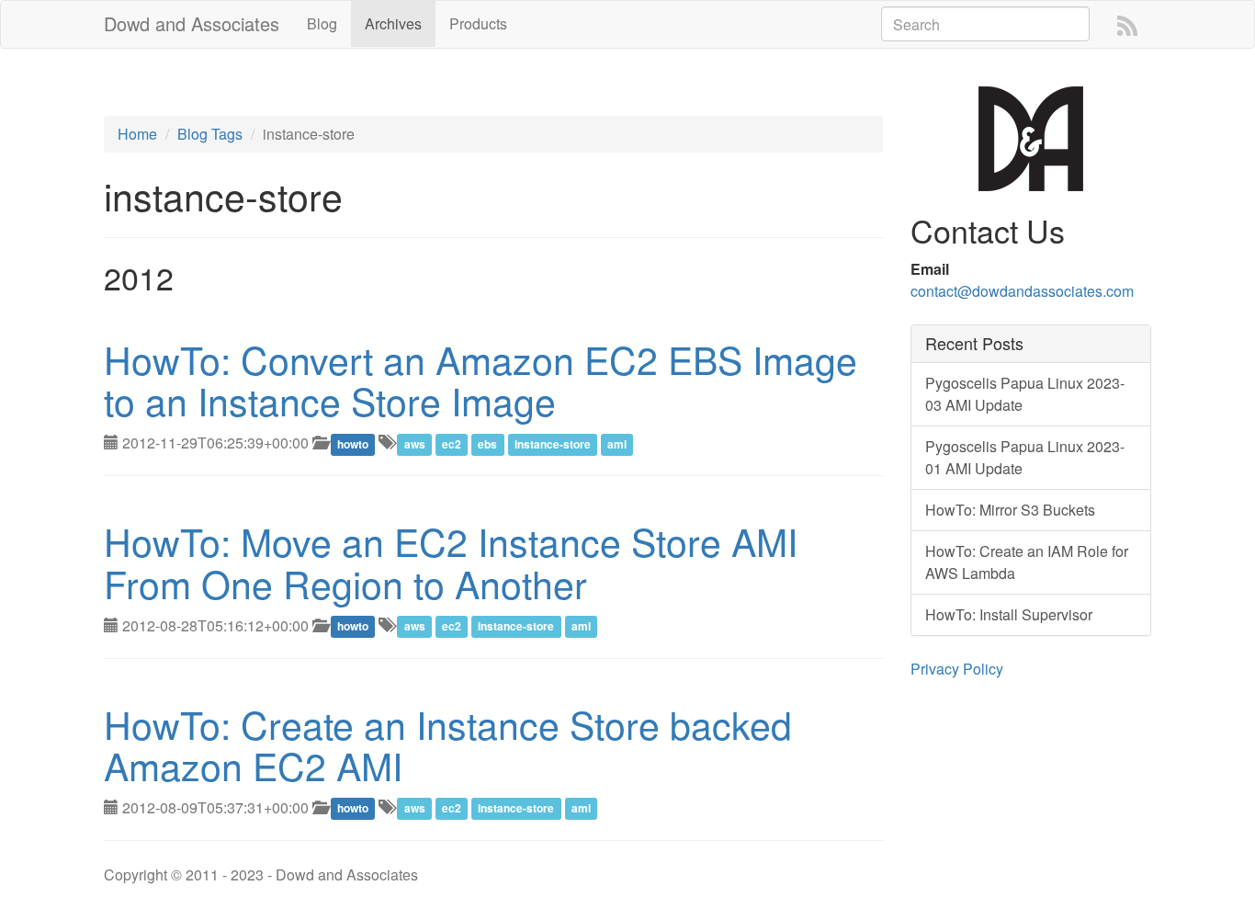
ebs (487, 444)
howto (352, 444)
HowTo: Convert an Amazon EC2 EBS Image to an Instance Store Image (480, 379)
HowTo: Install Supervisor (1008, 614)
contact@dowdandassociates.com (1022, 290)
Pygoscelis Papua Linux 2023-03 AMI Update (1025, 393)
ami (617, 444)
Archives (393, 23)
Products (478, 23)
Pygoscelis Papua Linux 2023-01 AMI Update (1025, 457)
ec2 (451, 444)
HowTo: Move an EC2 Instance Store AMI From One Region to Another (450, 561)
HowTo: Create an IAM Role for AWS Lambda (1026, 562)
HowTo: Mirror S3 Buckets (1010, 509)
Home (137, 133)
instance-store (552, 444)
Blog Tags (210, 133)
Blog (322, 23)
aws (414, 444)
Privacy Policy (956, 668)
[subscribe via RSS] (1127, 24)
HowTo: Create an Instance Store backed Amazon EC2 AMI (448, 744)
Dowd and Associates (191, 23)
